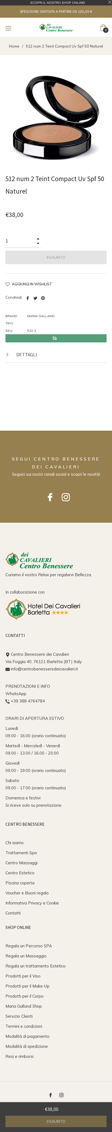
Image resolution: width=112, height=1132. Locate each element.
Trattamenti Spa (21, 852)
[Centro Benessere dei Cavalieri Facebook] (48, 494)
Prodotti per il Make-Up (27, 986)
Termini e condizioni (23, 1026)
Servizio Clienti (19, 1016)
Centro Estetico (20, 872)
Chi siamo (14, 842)
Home (14, 46)
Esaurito (56, 1121)
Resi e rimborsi (19, 1056)
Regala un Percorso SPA (28, 945)
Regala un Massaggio (25, 955)
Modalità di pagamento (27, 1036)
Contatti (13, 913)
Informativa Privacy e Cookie (32, 903)
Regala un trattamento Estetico (35, 966)
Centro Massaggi (21, 862)
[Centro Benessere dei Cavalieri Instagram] (64, 494)
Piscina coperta (20, 882)
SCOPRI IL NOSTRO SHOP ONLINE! (57, 3)
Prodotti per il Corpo (24, 996)
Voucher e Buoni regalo (27, 892)
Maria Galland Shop (23, 1006)
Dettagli (26, 354)
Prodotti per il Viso (23, 976)
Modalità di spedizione (26, 1046)
